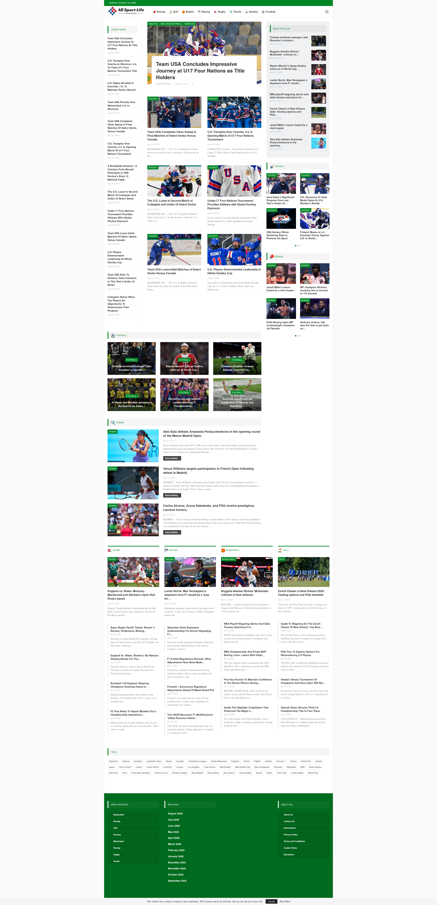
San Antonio (229, 772)
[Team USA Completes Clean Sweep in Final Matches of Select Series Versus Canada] (174, 112)
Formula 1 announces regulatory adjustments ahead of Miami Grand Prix (190, 688)
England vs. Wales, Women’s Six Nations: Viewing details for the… (134, 657)
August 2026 (175, 813)
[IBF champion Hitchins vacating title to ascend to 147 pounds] (315, 273)
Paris (124, 772)
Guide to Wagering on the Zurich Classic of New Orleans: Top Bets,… (302, 625)
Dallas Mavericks (219, 761)
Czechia (153, 23)
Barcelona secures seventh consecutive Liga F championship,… (184, 402)
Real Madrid (197, 772)
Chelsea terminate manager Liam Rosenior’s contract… (131, 367)
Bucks (169, 761)
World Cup (313, 772)
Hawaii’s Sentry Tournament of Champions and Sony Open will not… (303, 681)
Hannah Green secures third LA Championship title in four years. (300, 709)
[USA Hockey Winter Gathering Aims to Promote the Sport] (281, 218)
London (179, 766)
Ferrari (247, 761)
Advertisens (290, 827)
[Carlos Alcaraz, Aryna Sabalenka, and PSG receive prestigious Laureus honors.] (133, 520)
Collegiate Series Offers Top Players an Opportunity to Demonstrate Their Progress (121, 303)
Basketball (228, 559)
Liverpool (167, 766)
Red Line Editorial (170, 23)
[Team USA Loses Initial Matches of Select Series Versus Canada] (174, 249)
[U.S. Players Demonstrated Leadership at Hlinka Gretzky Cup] (234, 249)
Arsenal (126, 761)
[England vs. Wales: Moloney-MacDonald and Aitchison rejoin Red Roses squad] (133, 572)
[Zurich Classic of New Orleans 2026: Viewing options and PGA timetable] (318, 112)
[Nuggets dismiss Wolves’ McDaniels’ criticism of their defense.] (318, 55)
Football (270, 11)
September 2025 (177, 880)
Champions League (197, 761)
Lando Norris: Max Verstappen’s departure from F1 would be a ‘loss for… (186, 594)
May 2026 (173, 832)
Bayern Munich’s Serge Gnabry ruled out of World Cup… (184, 367)
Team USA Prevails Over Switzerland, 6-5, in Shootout (121, 105)
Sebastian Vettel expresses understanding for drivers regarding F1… (189, 631)
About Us (288, 814)
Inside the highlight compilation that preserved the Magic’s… (246, 709)
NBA (302, 766)
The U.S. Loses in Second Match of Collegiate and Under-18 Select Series (123, 195)
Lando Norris (152, 766)
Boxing (161, 11)
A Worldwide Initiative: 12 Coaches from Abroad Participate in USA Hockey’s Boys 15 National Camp (122, 172)
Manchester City (242, 766)
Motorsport (118, 841)
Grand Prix (306, 761)
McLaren (278, 766)
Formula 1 (281, 761)
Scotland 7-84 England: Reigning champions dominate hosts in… (129, 684)
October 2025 (176, 874)
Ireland (318, 761)
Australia (138, 761)
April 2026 (174, 837)
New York (113, 772)
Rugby (221, 11)
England (235, 761)
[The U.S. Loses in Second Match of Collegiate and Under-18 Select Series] (174, 181)
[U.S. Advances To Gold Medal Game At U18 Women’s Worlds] (315, 183)
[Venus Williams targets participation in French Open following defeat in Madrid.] (133, 482)
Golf (175, 11)
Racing (206, 11)
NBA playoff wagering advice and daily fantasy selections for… (247, 625)
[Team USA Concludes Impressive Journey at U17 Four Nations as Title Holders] (204, 53)
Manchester (225, 766)
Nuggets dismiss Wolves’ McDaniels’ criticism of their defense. (245, 593)
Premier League (179, 772)
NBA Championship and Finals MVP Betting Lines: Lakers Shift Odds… (245, 653)
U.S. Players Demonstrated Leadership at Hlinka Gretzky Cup (120, 257)
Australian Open (154, 761)
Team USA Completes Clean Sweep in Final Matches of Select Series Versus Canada (122, 126)
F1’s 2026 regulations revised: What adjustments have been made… (189, 660)
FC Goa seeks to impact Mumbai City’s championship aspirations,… (133, 712)
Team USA (189, 23)
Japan (112, 766)
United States (297, 772)
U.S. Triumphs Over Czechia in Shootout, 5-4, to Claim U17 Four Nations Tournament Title (122, 66)
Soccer (259, 772)
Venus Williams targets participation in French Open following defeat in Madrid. (208, 470)
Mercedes (291, 766)
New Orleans (315, 766)
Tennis (237, 11)
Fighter (257, 761)
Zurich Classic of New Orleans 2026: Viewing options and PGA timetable (301, 593)
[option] (297, 208)
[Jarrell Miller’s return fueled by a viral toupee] (318, 128)
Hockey (253, 11)
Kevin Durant (125, 766)
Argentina (113, 761)
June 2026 (174, 825)
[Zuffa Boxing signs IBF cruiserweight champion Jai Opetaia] (281, 308)
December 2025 (177, 862)
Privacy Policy (291, 834)
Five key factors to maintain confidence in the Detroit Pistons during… (248, 681)
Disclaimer (289, 854)
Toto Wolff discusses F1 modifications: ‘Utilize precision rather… (190, 716)
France (293, 761)
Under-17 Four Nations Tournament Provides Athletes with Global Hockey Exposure (121, 216)
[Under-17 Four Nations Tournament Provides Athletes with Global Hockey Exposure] (234, 181)
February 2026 (176, 850)
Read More (285, 901)
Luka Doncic (209, 766)
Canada (180, 761)
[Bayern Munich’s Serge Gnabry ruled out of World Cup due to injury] (318, 69)
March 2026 (174, 844)
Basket (190, 11)
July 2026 (173, 819)
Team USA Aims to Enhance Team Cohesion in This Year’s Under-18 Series (122, 279)
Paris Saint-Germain (140, 772)
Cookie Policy (290, 847)
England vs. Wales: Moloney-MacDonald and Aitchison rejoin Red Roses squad (131, 594)
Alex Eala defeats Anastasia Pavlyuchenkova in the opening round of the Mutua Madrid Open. (211, 433)
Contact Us (289, 821)
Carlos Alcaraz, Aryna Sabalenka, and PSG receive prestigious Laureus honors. (208, 507)
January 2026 (176, 856)
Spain (269, 772)
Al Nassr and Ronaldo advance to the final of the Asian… (132, 404)
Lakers (139, 766)
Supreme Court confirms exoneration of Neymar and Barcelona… (237, 402)
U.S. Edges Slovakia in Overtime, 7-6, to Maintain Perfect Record (122, 86)
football (268, 761)
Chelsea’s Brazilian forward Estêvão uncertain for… (237, 367)
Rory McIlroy (213, 772)
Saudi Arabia (245, 772)
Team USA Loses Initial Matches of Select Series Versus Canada (122, 236)
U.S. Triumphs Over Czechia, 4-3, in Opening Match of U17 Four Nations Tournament (122, 148)
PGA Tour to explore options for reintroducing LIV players (300, 653)
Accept (271, 901)
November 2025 (177, 868)
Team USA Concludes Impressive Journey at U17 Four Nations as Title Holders (122, 43)
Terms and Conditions (294, 841)
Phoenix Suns (161, 772)
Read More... (172, 458)
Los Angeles (193, 766)
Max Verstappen (262, 766)
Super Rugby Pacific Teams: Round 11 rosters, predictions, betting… (132, 629)
